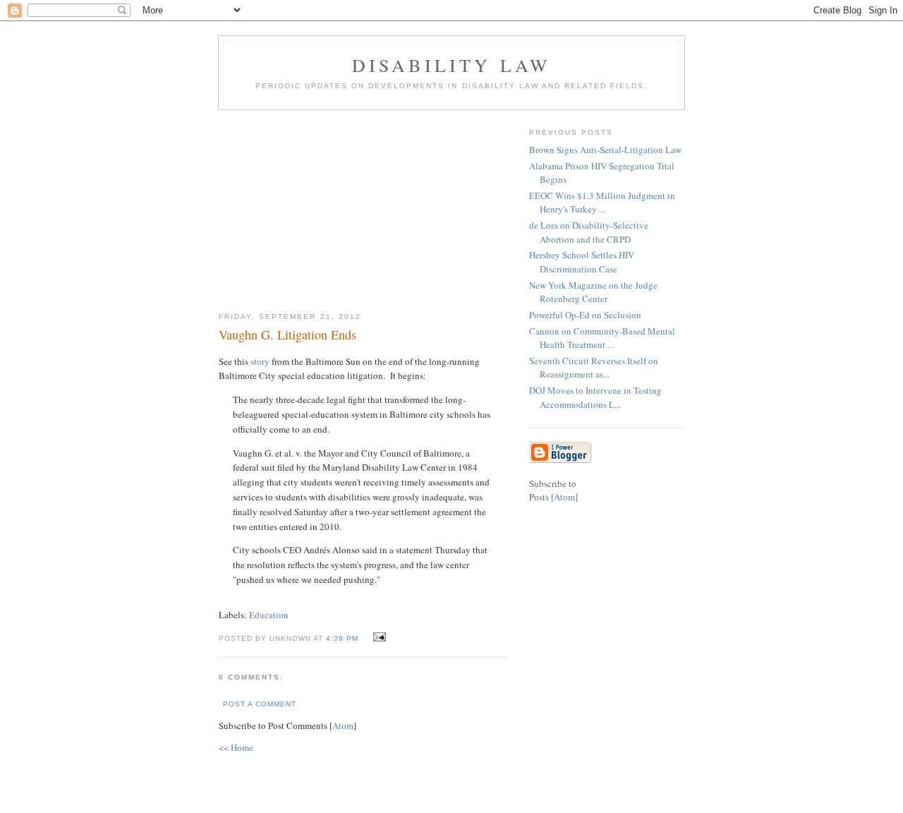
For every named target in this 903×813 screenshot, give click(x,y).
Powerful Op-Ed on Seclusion (585, 314)
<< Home (236, 747)
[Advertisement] (363, 205)
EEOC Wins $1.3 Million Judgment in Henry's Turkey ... (602, 202)
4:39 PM (343, 638)
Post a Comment (259, 704)
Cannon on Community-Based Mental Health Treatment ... (602, 338)
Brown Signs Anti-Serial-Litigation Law (605, 149)
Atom (342, 725)
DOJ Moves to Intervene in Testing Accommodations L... (595, 397)
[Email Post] (377, 637)
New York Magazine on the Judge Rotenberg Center (593, 292)
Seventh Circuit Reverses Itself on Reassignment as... (593, 367)
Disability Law (452, 65)
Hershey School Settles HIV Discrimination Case (581, 261)
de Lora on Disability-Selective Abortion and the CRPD (588, 232)
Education (269, 614)
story (259, 361)
